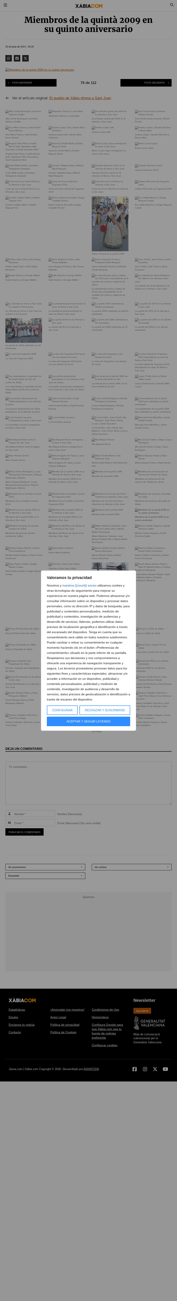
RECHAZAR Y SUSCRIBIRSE (105, 710)
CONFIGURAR (62, 710)
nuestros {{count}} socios (79, 585)
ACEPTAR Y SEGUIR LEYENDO (88, 721)
